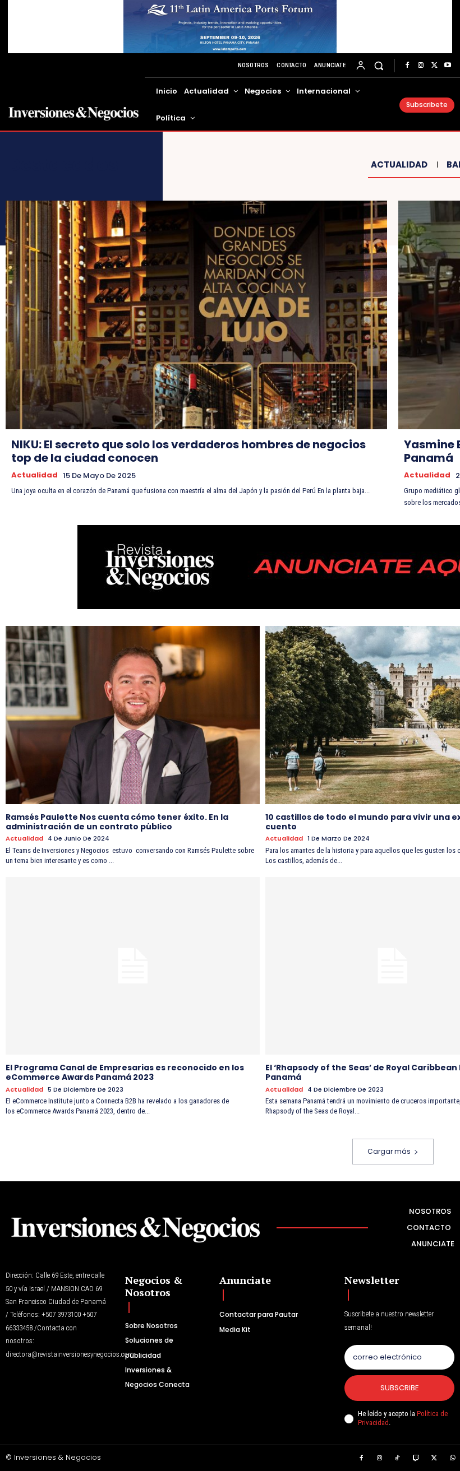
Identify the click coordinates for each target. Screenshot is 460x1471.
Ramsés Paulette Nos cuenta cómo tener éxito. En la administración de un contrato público (117, 821)
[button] (379, 65)
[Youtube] (447, 65)
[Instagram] (420, 65)
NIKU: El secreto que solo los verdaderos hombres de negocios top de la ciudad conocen (188, 451)
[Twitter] (434, 65)
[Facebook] (407, 65)
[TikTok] (398, 1459)
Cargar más (389, 1151)
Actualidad (399, 165)
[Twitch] (416, 1459)
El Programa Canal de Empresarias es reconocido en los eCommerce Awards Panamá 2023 (125, 1072)
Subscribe (399, 1387)
